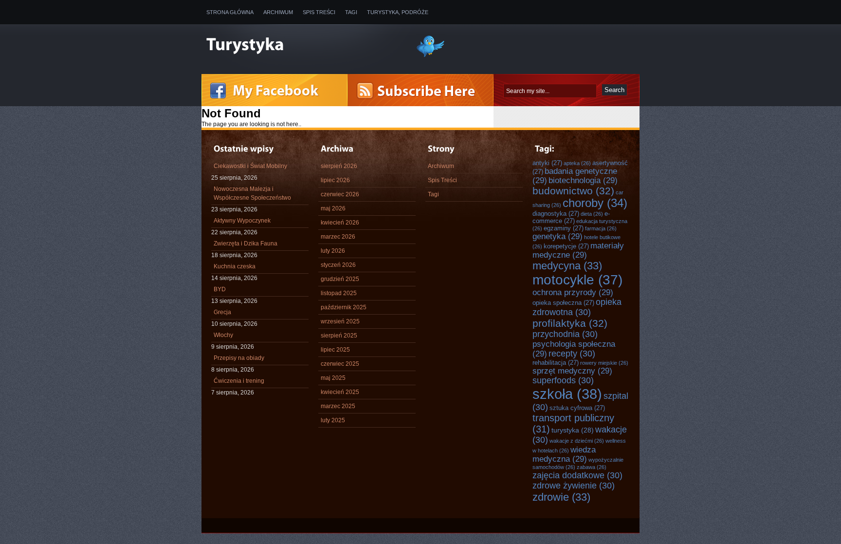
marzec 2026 (338, 236)
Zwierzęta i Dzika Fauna (245, 243)
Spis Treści (319, 12)
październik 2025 (343, 307)
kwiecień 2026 (340, 222)
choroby (595, 203)
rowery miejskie (604, 363)
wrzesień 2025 (340, 321)
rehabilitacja (555, 362)
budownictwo (573, 190)
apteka (577, 163)
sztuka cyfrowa (577, 408)
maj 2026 (333, 208)
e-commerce (571, 217)
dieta (592, 214)
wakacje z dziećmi (576, 441)
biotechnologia (583, 180)
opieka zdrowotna (577, 307)
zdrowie (561, 497)
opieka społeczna (563, 302)
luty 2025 (333, 420)
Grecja (222, 312)
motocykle (577, 279)
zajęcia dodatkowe (577, 475)
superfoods (563, 380)
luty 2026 (333, 250)
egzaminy (564, 228)
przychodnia (565, 334)
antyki (547, 163)
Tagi (351, 12)
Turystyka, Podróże (397, 12)
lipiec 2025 (335, 349)
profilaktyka (569, 323)
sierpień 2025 (339, 335)
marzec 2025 (338, 406)
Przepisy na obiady (239, 358)
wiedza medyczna (564, 454)
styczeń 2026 (338, 265)
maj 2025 (333, 378)
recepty (571, 353)
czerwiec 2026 (340, 194)
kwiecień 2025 (340, 392)
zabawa (591, 467)
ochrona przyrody (572, 292)
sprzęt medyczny (572, 370)
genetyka (557, 236)
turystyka (572, 430)
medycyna (567, 266)
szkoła (567, 394)
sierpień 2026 (339, 166)
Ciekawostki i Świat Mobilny (250, 166)
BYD (220, 289)
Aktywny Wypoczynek (242, 220)
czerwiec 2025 (340, 363)
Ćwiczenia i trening (239, 380)
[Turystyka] (303, 45)
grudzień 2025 (340, 279)
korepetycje (566, 246)
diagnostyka (555, 213)
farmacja (601, 228)
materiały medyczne (578, 250)
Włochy (223, 335)
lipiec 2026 (335, 180)
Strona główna (230, 12)
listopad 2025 (339, 293)
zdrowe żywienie (573, 485)
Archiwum (278, 12)
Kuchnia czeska (235, 266)
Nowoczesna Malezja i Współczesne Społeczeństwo (252, 193)
